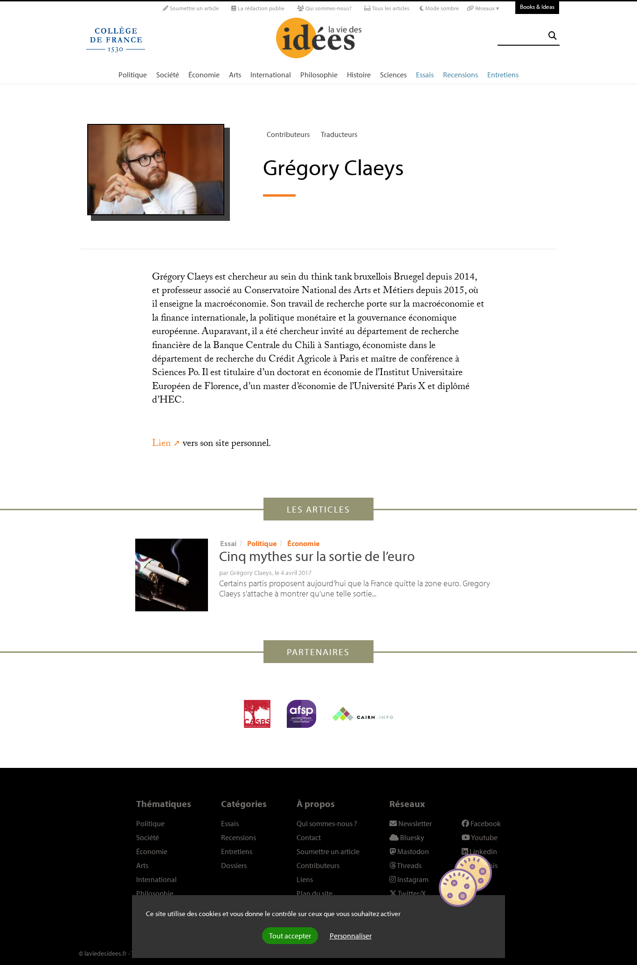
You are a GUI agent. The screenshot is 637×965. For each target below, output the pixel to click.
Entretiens (503, 74)
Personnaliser (351, 935)
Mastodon (412, 851)
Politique (132, 74)
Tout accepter (290, 935)
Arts (235, 74)
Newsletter (414, 823)
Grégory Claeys (251, 572)
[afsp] (301, 714)
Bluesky (411, 837)
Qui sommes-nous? (328, 8)
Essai (228, 543)
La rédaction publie (260, 8)
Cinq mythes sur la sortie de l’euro (317, 556)
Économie (204, 74)
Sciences (393, 74)
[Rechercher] (553, 35)
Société (167, 74)
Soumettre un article (193, 8)
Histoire (359, 74)
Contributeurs (288, 134)
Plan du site (314, 893)
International (270, 74)
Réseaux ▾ (486, 8)
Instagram (412, 879)
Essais (425, 74)
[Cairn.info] (362, 714)
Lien (161, 444)
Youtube (484, 837)
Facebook (485, 823)
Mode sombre (441, 8)
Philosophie (319, 74)
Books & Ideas (537, 6)
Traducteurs (339, 134)
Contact (309, 837)
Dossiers (234, 865)
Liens (305, 879)
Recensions (460, 74)
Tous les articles (390, 8)
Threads (409, 865)
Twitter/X (411, 893)
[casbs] (257, 714)
